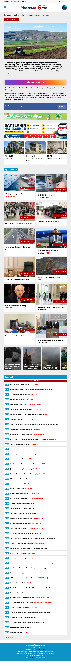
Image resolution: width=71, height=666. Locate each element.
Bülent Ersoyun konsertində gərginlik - (27, 597)
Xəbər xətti (13, 1)
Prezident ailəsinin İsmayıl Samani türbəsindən (26, 449)
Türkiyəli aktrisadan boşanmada (21, 607)
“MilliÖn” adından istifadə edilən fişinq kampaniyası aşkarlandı (27, 612)
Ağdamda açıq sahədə (17, 483)
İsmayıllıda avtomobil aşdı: (24, 404)
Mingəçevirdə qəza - (19, 399)
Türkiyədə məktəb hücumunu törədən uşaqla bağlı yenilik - (34, 563)
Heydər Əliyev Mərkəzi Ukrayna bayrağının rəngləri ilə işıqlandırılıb (28, 389)
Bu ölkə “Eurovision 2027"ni (20, 553)
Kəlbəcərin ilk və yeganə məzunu (24, 434)
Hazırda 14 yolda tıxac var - (18, 488)
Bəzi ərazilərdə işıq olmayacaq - (23, 384)
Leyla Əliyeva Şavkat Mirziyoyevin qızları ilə (21, 513)
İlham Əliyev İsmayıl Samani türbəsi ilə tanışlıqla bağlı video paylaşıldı (30, 538)
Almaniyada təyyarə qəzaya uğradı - (24, 518)
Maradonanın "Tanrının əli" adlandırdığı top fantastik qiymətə (29, 568)
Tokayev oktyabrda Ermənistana (22, 444)
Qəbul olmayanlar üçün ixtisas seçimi (27, 469)
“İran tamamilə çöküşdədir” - (25, 528)
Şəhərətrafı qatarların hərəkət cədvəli (25, 478)
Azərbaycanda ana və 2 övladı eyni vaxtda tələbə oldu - (27, 414)
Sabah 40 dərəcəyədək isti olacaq (18, 627)
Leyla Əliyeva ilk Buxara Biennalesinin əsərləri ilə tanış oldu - (30, 439)
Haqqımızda (20, 1)
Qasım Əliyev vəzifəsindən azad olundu (20, 503)
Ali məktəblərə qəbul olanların (18, 459)
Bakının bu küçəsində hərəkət (23, 523)
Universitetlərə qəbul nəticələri (22, 493)
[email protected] (41, 649)
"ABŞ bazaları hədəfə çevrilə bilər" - (26, 578)
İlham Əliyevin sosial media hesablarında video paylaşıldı (25, 622)
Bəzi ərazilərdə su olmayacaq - (24, 498)
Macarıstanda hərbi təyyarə (21, 592)
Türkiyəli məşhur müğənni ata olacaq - (26, 543)
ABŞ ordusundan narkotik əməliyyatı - (28, 602)
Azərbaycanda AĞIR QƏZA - (19, 419)
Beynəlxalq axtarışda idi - (23, 454)
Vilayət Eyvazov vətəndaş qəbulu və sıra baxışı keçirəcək (26, 548)
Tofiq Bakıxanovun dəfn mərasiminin (23, 429)
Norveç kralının (18, 573)
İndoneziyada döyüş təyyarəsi (22, 558)
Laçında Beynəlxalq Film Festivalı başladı (20, 508)
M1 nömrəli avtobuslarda (18, 583)
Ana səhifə (6, 1)
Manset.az (8, 88)
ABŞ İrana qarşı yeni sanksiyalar (21, 394)
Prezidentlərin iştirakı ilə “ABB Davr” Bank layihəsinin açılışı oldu (28, 587)
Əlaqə (26, 1)
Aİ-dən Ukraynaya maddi (18, 632)
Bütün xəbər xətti (9, 638)
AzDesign (31, 657)
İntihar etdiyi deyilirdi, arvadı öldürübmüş (20, 617)
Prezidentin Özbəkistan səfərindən (23, 409)
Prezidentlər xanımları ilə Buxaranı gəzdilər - (23, 533)
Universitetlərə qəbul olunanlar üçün (25, 474)
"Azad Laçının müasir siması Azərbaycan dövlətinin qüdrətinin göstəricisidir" (32, 424)
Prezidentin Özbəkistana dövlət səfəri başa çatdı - (26, 464)
